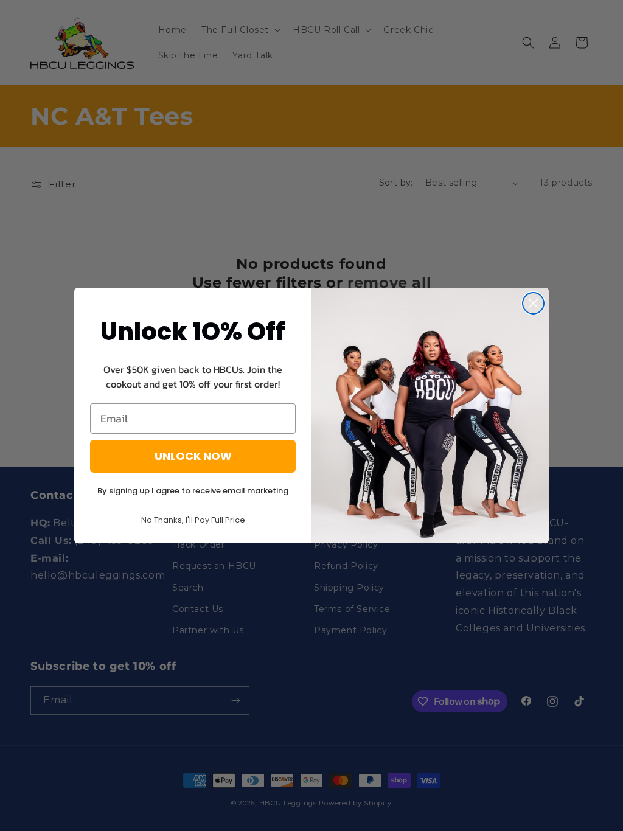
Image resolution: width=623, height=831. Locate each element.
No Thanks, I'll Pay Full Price (193, 520)
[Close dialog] (533, 303)
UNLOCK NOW (193, 456)
